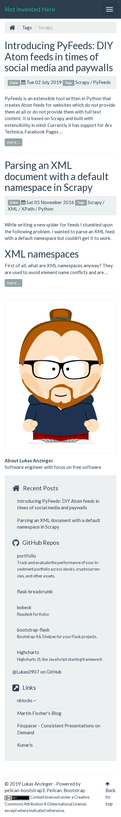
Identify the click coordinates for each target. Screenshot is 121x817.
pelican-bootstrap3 (25, 790)
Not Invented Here (30, 9)
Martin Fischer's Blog (39, 713)
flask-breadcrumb (35, 591)
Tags (27, 27)
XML (13, 209)
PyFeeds (102, 82)
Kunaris (25, 745)
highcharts (28, 652)
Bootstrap (74, 790)
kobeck (24, 607)
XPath (27, 209)
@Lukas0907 (25, 672)
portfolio (26, 555)
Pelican (54, 790)
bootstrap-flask (33, 630)
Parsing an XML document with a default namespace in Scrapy (57, 176)
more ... (13, 142)
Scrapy (82, 82)
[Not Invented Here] (12, 27)
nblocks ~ (26, 700)
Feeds (73, 224)
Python (45, 209)
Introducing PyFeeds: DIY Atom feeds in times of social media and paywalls (59, 56)
